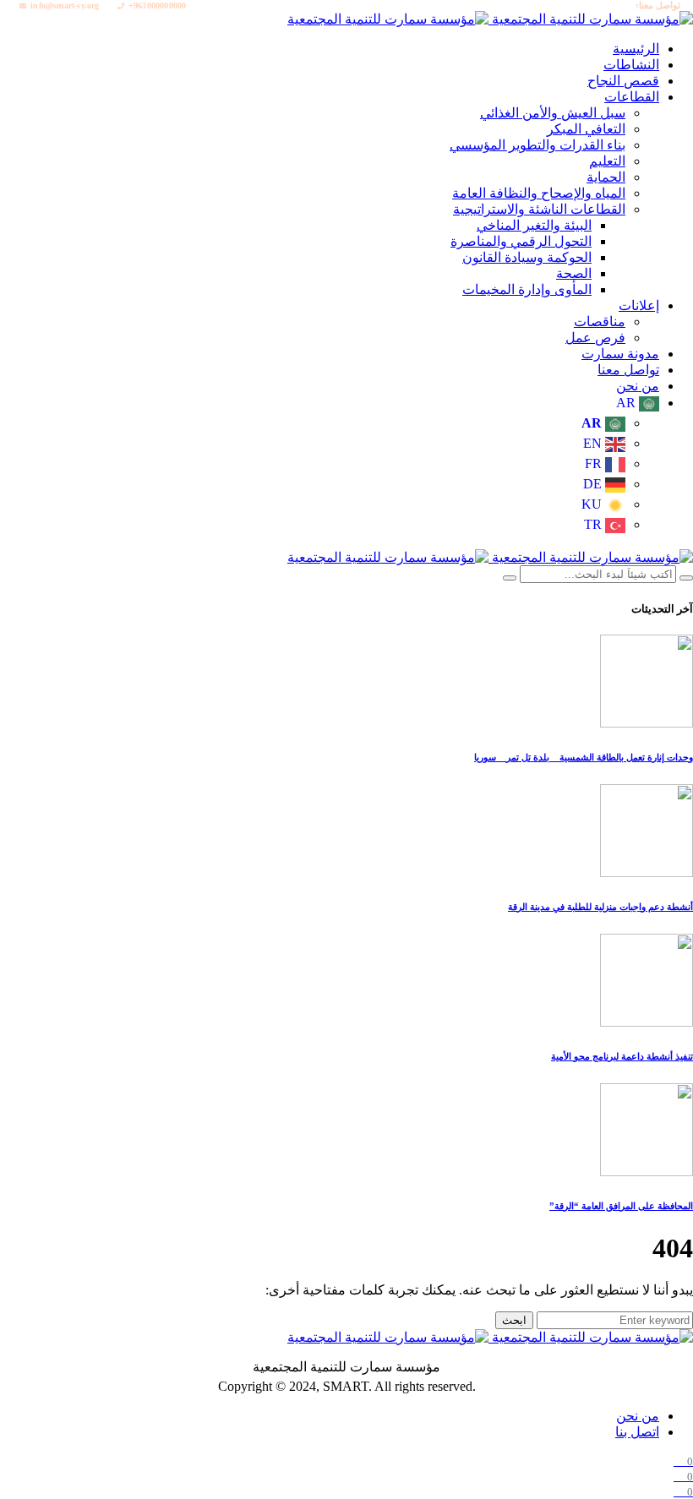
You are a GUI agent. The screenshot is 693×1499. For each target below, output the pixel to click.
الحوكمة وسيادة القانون (527, 257)
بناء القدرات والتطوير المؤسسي (537, 145)
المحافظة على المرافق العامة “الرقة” (621, 1206)
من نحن (637, 1416)
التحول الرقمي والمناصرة (521, 241)
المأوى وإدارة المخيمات (527, 289)
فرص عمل (595, 337)
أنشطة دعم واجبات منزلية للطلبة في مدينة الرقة (600, 907)
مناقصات (599, 321)
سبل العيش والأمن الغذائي (552, 113)
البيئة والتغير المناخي (534, 225)
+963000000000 (157, 5)
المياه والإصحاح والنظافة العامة (538, 193)
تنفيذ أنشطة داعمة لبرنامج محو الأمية (622, 1056)
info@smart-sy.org (64, 5)
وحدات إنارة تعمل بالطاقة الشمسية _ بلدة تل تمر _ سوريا (583, 757)
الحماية (606, 177)
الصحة (574, 273)
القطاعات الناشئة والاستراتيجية (539, 209)
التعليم (607, 161)
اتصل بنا (637, 1432)
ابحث (514, 1320)
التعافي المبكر (586, 129)
